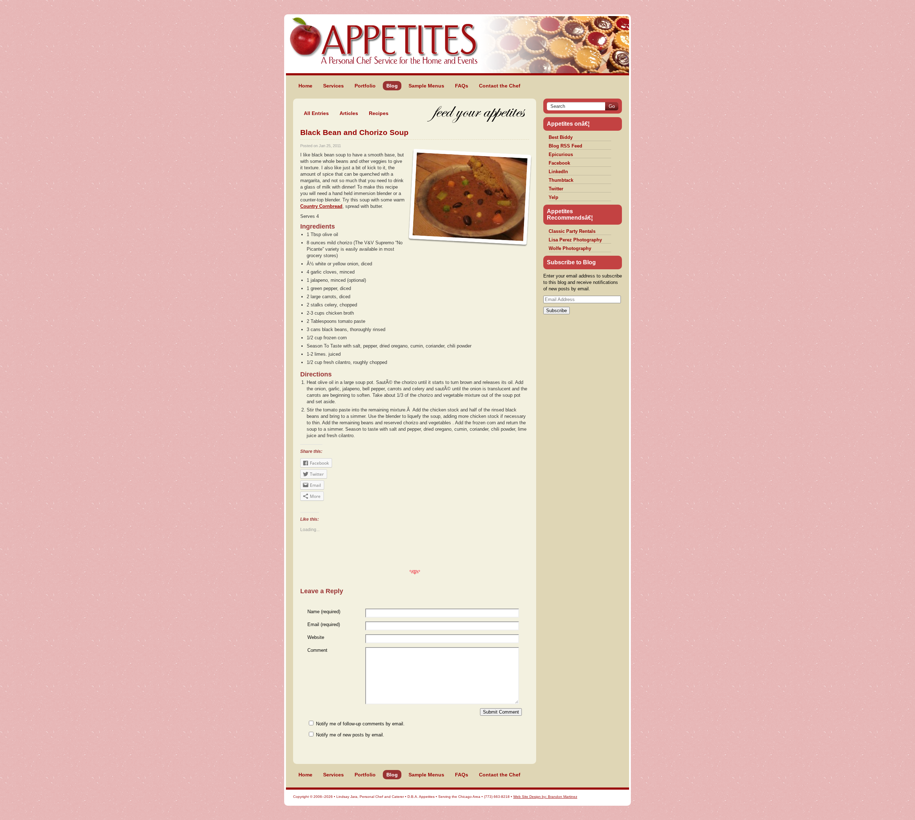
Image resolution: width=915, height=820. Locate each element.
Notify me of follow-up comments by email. (360, 723)
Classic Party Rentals (572, 231)
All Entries (316, 113)
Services (333, 86)
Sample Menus (426, 86)
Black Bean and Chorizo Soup (354, 132)
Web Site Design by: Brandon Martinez (545, 797)
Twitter (556, 188)
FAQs (461, 86)
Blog (392, 86)
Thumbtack (561, 180)
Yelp (553, 197)
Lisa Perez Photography (575, 239)
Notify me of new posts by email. (350, 735)
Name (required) (323, 611)
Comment (317, 650)
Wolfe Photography (570, 248)
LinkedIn (558, 171)
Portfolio (365, 86)
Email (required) (323, 624)
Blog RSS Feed (565, 146)
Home (305, 86)
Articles (349, 113)
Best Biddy (561, 137)
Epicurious (561, 154)
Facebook (559, 163)
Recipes (379, 113)
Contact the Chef (499, 86)
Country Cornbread (321, 206)
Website (315, 637)
